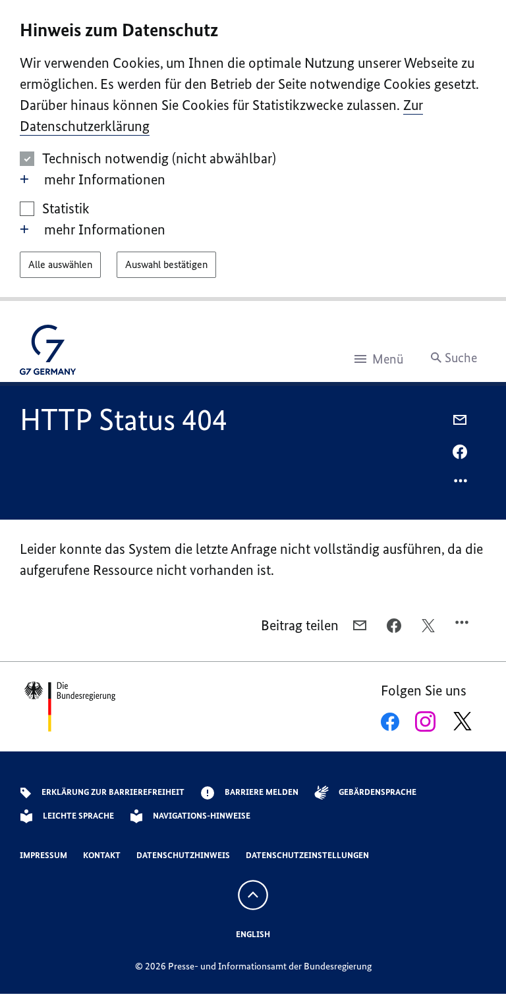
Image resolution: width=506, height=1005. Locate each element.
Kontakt (102, 855)
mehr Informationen (104, 179)
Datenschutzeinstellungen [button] (307, 855)
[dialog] (253, 150)
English (253, 934)
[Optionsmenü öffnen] (461, 484)
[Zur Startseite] (48, 353)
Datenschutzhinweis (183, 855)
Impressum (43, 855)
